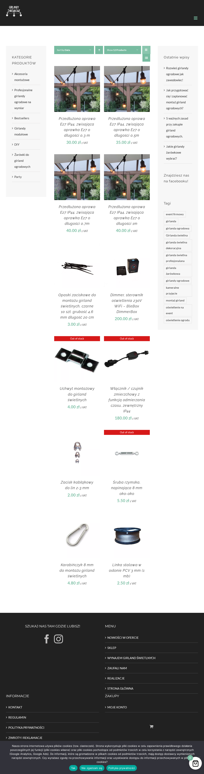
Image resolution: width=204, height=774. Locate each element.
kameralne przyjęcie (172, 290)
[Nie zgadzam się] (199, 757)
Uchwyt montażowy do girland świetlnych (77, 394)
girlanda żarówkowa (173, 270)
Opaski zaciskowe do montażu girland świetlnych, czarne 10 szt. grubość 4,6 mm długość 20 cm (77, 306)
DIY (16, 144)
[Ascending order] (99, 50)
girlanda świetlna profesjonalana (176, 258)
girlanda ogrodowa (177, 228)
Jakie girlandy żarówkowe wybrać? (175, 152)
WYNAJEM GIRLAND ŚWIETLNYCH (131, 658)
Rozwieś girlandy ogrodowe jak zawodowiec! (177, 74)
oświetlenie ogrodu (178, 320)
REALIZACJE (116, 678)
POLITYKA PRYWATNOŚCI (26, 727)
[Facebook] (46, 639)
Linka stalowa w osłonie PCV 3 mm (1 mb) (127, 570)
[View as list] (146, 58)
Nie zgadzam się (92, 768)
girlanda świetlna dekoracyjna (176, 245)
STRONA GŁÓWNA (120, 688)
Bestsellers (21, 118)
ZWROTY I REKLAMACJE (25, 737)
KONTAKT (15, 707)
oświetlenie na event (175, 310)
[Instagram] (58, 639)
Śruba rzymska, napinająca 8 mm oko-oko (126, 488)
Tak (73, 768)
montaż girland (175, 300)
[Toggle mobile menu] (196, 18)
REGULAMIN (17, 717)
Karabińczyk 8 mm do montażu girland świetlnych (77, 570)
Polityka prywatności (121, 768)
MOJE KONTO (117, 707)
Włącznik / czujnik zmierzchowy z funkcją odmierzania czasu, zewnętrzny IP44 (127, 399)
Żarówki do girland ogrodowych (22, 160)
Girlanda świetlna (177, 235)
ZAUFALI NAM (117, 668)
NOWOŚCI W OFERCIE (123, 637)
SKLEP (111, 648)
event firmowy (175, 214)
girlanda (171, 221)
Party (18, 177)
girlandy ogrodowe (177, 280)
